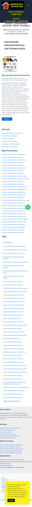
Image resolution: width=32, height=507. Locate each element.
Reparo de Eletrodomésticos (10, 146)
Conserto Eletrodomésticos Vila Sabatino (13, 230)
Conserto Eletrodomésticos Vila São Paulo (13, 195)
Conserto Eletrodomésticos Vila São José (13, 203)
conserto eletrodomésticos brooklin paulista (14, 335)
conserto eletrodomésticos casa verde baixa (15, 368)
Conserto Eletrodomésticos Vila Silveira (13, 184)
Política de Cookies (19, 496)
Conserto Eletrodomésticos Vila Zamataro (13, 154)
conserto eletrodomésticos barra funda (13, 308)
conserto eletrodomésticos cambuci (12, 345)
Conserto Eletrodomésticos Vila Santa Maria (14, 222)
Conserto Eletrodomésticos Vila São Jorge (13, 205)
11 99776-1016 (22, 21)
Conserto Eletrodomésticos (9, 136)
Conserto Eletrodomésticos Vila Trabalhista (14, 168)
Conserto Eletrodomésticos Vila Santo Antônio (15, 219)
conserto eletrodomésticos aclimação (13, 281)
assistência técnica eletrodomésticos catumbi (13, 266)
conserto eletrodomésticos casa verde (13, 362)
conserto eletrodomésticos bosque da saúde (15, 325)
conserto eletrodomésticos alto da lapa (13, 295)
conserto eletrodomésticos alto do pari (13, 301)
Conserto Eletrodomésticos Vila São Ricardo (14, 187)
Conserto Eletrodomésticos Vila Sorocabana (14, 176)
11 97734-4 (8, 21)
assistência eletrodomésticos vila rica (13, 253)
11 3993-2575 (7, 465)
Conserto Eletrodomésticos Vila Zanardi (13, 232)
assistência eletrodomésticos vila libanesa (15, 250)
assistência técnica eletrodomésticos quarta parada (15, 272)
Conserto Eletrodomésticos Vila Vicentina (13, 160)
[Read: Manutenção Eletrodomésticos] (10, 64)
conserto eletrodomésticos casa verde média (15, 372)
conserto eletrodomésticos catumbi (12, 375)
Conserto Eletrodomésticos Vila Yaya (12, 157)
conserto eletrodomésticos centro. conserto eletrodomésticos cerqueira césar (14, 383)
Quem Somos (5, 480)
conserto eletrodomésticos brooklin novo (14, 332)
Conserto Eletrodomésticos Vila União (12, 165)
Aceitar (11, 500)
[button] (27, 207)
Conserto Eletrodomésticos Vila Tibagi (12, 173)
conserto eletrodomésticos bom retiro (13, 321)
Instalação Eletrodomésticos (10, 141)
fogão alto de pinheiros (11, 401)
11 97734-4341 (11, 31)
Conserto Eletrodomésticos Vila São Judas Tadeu (15, 200)
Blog (3, 491)
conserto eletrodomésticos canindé (12, 355)
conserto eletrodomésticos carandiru (13, 358)
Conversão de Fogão (8, 138)
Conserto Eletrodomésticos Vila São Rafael (14, 189)
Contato (4, 489)
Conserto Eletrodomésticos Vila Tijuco (12, 170)
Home (3, 478)
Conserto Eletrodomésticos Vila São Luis (13, 197)
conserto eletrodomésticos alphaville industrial (15, 288)
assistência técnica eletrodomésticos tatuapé (13, 277)
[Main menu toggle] (28, 5)
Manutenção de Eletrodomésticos (11, 78)
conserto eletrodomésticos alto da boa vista (14, 291)
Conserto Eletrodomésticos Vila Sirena (12, 181)
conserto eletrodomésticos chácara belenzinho (15, 387)
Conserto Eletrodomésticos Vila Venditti (13, 162)
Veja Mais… (3, 419)
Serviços (4, 482)
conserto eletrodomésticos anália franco (13, 305)
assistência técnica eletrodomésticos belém (15, 262)
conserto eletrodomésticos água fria (12, 394)
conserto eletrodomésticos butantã (12, 342)
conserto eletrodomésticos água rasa (13, 397)
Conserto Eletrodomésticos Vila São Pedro (14, 192)
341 (14, 21)
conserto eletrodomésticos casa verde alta (14, 365)
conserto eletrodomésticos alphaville (12, 285)
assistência (7, 242)
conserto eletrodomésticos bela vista (13, 311)
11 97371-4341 (20, 467)
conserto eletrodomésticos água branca (13, 390)
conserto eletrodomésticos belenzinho (13, 315)
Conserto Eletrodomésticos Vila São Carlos (14, 216)
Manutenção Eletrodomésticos (16, 75)
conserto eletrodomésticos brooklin (12, 328)
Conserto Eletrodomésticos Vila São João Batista (15, 208)
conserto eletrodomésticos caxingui (12, 379)
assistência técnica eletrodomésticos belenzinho (13, 257)
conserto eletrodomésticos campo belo (13, 348)
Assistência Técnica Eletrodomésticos (12, 133)
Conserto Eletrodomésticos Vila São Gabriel (14, 213)
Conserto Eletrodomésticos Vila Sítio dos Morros (15, 179)
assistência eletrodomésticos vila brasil (14, 246)
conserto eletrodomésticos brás (11, 338)
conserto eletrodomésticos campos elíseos (14, 352)
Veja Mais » (8, 119)
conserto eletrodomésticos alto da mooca (14, 298)
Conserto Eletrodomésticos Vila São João (13, 211)
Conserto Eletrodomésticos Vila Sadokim (13, 227)
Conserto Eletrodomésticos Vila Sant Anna (14, 224)
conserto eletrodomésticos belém (12, 318)
